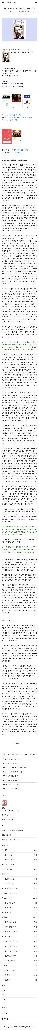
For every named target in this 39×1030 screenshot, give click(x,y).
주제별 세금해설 (20, 884)
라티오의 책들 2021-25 (20, 927)
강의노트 (6, 754)
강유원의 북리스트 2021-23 (20, 932)
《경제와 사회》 (13, 120)
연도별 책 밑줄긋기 (20, 903)
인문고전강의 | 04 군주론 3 (10, 789)
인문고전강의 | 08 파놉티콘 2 (11, 759)
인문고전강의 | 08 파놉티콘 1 (11, 763)
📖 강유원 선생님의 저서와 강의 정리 (13, 830)
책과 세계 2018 (20, 936)
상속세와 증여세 (20, 869)
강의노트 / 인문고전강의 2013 (16, 12)
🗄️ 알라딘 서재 (6, 835)
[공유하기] (8, 743)
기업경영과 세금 (20, 879)
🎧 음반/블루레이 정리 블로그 (11, 840)
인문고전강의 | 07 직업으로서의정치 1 (19, 8)
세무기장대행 (20, 855)
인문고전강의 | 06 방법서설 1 (11, 780)
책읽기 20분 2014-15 (20, 951)
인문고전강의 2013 (17, 754)
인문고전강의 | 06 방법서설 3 (11, 772)
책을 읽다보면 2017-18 (20, 941)
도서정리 (20, 975)
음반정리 (20, 980)
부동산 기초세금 (20, 864)
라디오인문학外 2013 (20, 961)
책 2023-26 (20, 908)
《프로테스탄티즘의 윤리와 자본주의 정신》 (21, 117)
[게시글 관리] (10, 743)
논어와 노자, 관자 (20, 970)
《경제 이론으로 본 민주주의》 (20, 150)
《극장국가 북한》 (16, 152)
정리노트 (19, 965)
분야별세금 (19, 874)
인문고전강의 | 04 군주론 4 (10, 784)
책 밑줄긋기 (19, 898)
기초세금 (19, 850)
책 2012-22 (20, 912)
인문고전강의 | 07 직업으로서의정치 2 (13, 768)
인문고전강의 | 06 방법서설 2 (11, 776)
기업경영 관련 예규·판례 (20, 888)
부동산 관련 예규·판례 (20, 893)
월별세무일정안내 (20, 860)
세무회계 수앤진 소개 (8, 820)
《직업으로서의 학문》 (15, 115)
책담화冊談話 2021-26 (20, 922)
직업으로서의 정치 (16, 50)
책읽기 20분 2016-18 (20, 946)
